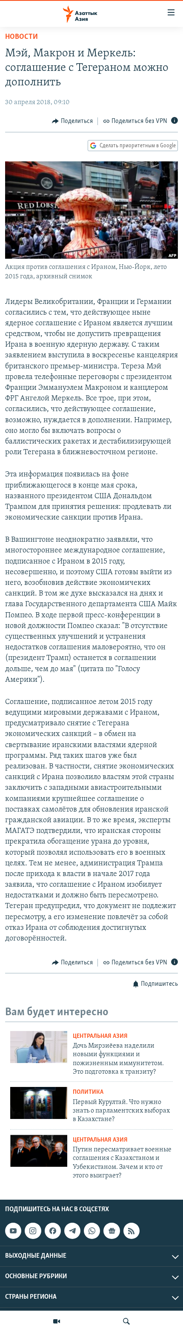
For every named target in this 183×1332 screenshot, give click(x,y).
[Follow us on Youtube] (13, 1231)
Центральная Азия (100, 1036)
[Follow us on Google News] (111, 1231)
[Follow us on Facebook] (53, 1231)
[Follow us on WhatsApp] (92, 1231)
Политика (88, 1092)
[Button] (72, 121)
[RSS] (131, 1231)
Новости (21, 37)
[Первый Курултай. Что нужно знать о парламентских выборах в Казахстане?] (38, 1103)
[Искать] (126, 1321)
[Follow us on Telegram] (72, 1231)
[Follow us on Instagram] (33, 1231)
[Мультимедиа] (56, 1321)
